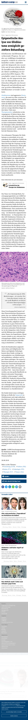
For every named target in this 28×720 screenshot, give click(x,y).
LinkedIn (3, 631)
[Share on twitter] (6, 486)
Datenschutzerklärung (11, 705)
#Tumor (24, 561)
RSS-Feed (4, 633)
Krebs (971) (7, 469)
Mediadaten (4, 637)
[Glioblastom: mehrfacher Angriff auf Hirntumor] (14, 537)
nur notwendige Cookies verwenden (14, 712)
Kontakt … (7, 476)
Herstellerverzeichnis (7, 622)
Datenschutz (4, 646)
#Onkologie (23, 527)
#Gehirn (10, 527)
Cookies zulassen (14, 715)
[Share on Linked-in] (9, 486)
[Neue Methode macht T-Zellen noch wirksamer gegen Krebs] (14, 571)
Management (4, 610)
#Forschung (5, 527)
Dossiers (3, 617)
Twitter (3, 628)
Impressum (4, 648)
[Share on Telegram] (16, 486)
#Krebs (18, 527)
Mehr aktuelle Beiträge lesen (12, 481)
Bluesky (3, 629)
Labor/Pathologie (5, 607)
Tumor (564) (20, 472)
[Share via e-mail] (20, 486)
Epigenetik (19, 395)
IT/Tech (3, 612)
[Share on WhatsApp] (13, 486)
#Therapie (20, 561)
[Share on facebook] (2, 486)
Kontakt (3, 640)
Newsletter (4, 638)
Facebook (4, 626)
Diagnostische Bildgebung (8, 605)
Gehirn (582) (21, 466)
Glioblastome (6, 95)
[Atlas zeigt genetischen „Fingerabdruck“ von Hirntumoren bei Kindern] (14, 503)
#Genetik (15, 527)
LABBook (3, 620)
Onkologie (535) (18, 469)
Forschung (4, 613)
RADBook (3, 619)
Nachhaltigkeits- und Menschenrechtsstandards (8, 642)
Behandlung (4, 608)
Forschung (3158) (9, 466)
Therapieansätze (7, 112)
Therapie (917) (8, 472)
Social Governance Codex (8, 645)
